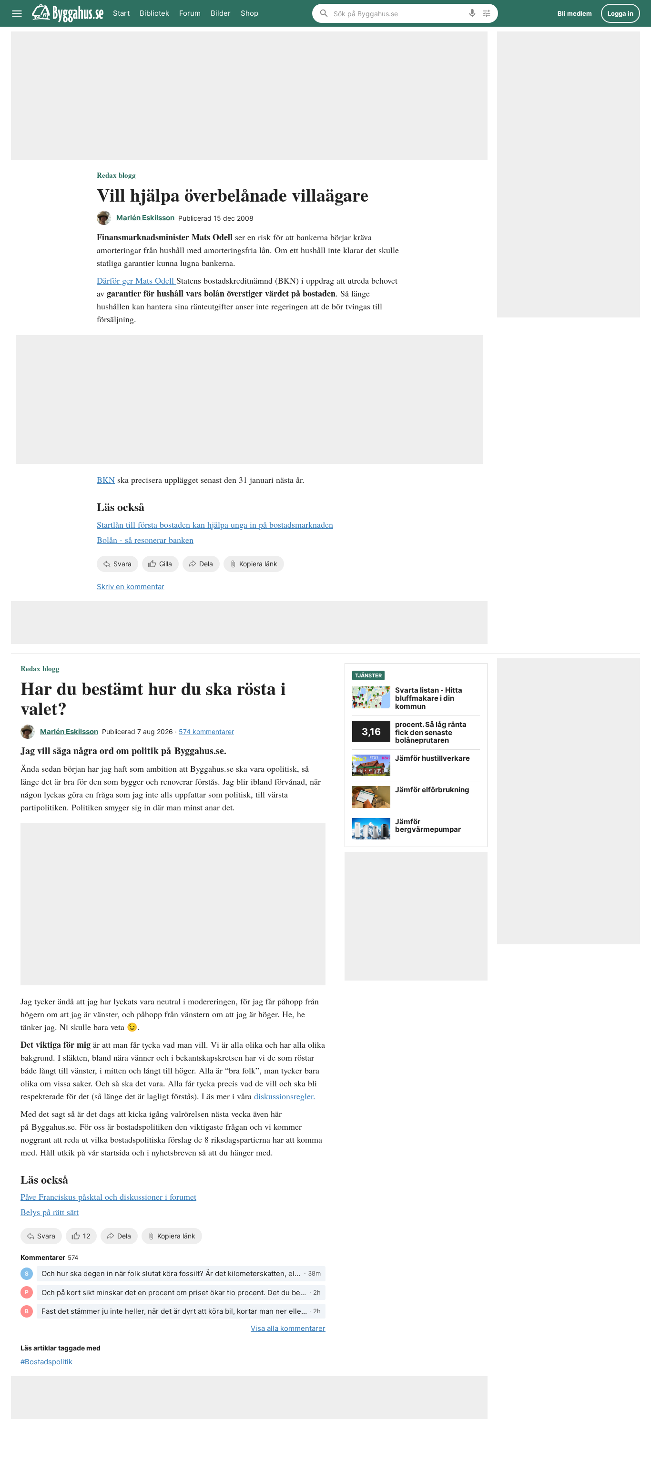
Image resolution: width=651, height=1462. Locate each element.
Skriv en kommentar (130, 586)
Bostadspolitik (48, 1361)
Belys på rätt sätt (49, 1211)
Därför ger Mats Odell (136, 280)
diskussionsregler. (284, 1096)
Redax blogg (116, 175)
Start (121, 13)
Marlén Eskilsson (145, 217)
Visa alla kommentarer (288, 1328)
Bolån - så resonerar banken (145, 539)
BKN (106, 479)
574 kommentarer (206, 731)
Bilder (221, 13)
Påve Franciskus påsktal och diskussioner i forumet (108, 1196)
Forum (190, 13)
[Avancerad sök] (486, 13)
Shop (249, 13)
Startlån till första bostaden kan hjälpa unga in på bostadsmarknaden (215, 524)
